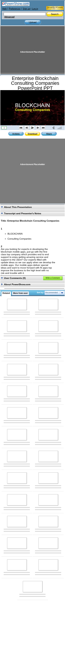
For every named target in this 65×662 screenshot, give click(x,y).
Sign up (26, 8)
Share (49, 134)
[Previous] (26, 127)
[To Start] (21, 127)
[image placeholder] (17, 304)
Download (32, 134)
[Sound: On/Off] (54, 127)
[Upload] (32, 22)
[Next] (37, 127)
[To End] (43, 127)
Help (4, 8)
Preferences (14, 8)
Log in (35, 8)
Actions (16, 134)
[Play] (32, 127)
